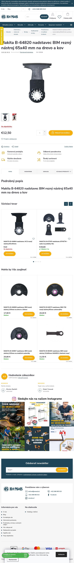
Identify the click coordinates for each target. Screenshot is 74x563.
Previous (66, 204)
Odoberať (62, 470)
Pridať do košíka (62, 133)
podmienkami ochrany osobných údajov (35, 475)
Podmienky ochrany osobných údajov (12, 524)
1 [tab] (33, 261)
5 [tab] (40, 261)
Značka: (68, 146)
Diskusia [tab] (46, 171)
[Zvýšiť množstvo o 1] (44, 131)
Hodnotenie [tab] (28, 171)
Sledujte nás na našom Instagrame (40, 399)
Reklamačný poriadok (9, 530)
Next (71, 204)
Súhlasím (61, 554)
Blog (9, 9)
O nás (2, 9)
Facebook (53, 495)
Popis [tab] (10, 171)
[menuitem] (8, 25)
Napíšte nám (7, 533)
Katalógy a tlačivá (32, 512)
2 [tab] (35, 261)
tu (47, 555)
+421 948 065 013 (56, 491)
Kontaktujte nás (8, 517)
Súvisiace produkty (62, 171)
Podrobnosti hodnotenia (26, 52)
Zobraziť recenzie (23, 378)
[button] (19, 314)
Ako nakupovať (7, 527)
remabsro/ (31, 498)
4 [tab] (38, 261)
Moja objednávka (8, 536)
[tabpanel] (19, 233)
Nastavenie (13, 560)
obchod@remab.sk (34, 491)
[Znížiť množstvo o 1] (44, 134)
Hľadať (44, 17)
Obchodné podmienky (9, 520)
